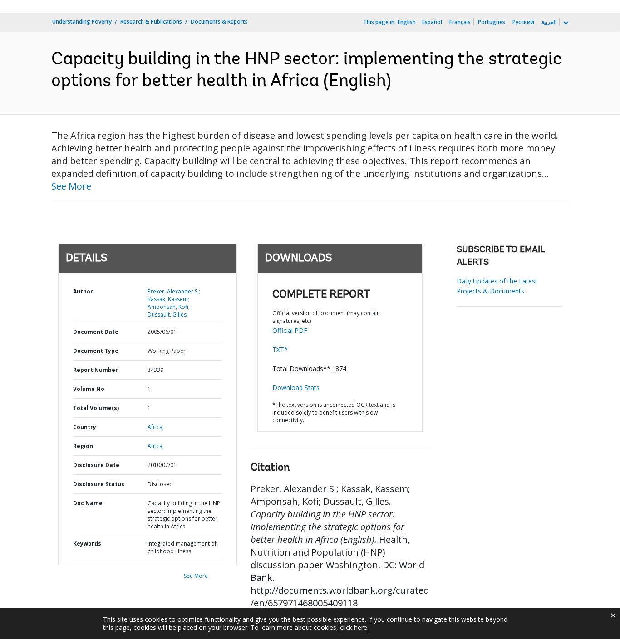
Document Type (95, 351)
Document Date (95, 332)
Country (84, 427)
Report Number (95, 370)
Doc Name (88, 503)
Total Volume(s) (96, 408)
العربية (548, 22)
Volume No (88, 389)
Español (432, 22)
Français (460, 22)
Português (491, 22)
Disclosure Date (96, 465)
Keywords (87, 543)
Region (83, 446)
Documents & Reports (219, 21)
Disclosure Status (98, 484)
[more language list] (565, 23)
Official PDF (289, 330)
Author (83, 291)
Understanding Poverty (82, 21)
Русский (523, 22)
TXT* (280, 349)
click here (353, 627)
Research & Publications (151, 21)
